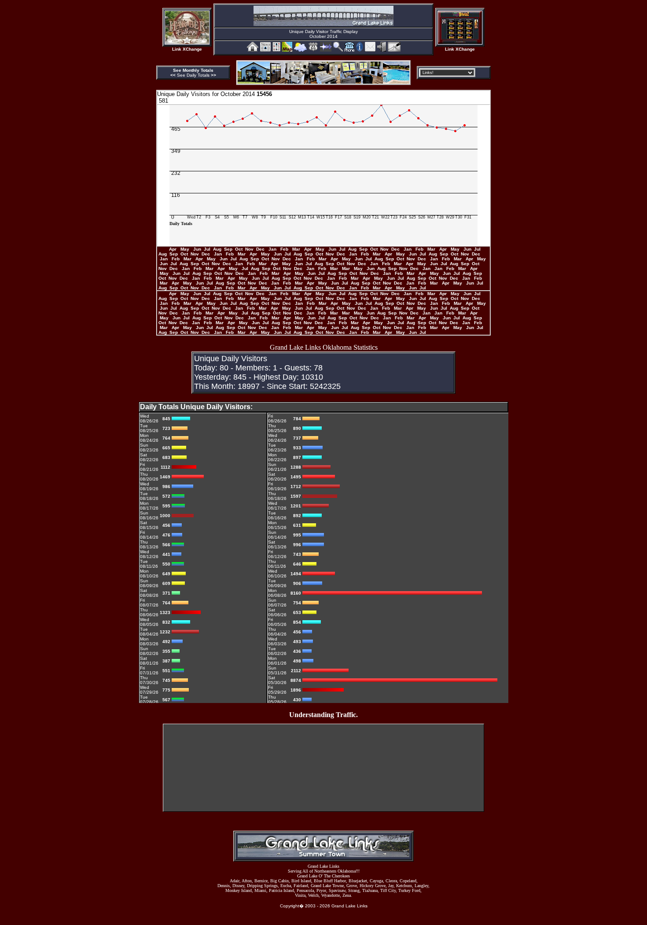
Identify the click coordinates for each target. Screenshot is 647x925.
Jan (273, 249)
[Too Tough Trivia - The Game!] (459, 42)
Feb (285, 249)
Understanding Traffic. (323, 714)
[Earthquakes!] (325, 49)
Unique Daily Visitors (183, 94)
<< (173, 75)
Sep (229, 249)
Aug (218, 249)
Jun (197, 249)
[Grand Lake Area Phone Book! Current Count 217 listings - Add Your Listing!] (349, 49)
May (185, 249)
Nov (250, 249)
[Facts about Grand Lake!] (359, 49)
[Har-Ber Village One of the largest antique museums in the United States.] (187, 42)
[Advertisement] (323, 744)
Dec (261, 249)
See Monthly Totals (193, 70)
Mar (296, 249)
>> (213, 75)
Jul (208, 249)
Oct (239, 249)
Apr (173, 249)
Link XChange (187, 49)
